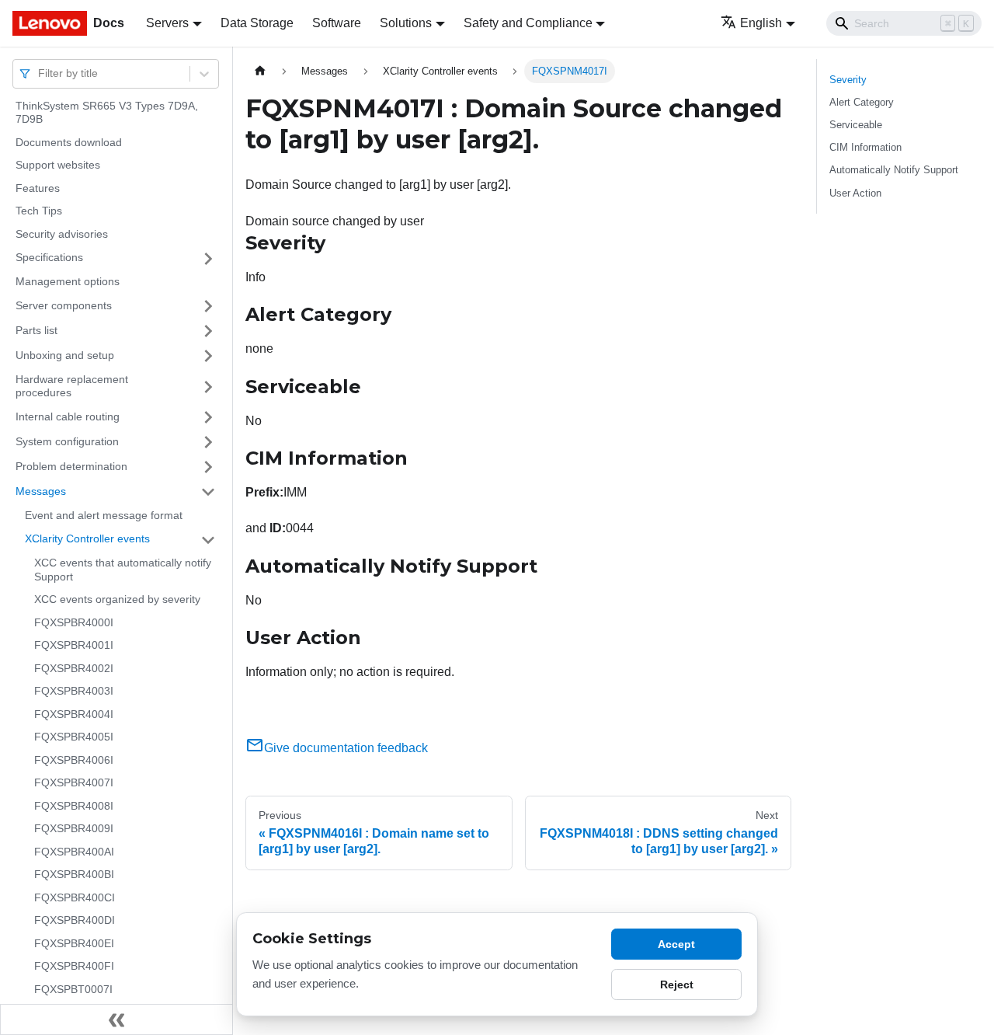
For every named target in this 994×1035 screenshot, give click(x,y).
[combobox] (39, 73)
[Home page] (260, 71)
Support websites (58, 165)
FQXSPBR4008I (73, 806)
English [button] (761, 23)
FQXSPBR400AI (74, 851)
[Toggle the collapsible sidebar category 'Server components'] (208, 306)
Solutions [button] (406, 23)
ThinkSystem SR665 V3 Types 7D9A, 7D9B (107, 112)
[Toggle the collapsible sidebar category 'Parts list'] (208, 331)
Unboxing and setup (65, 355)
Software (336, 23)
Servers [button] (167, 23)
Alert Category (861, 102)
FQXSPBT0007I (73, 989)
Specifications (49, 258)
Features (38, 188)
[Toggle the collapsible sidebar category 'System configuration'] (208, 442)
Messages (41, 491)
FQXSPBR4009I (73, 829)
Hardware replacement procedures (72, 386)
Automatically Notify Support (893, 170)
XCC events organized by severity (117, 600)
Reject (676, 984)
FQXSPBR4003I (73, 691)
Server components (64, 305)
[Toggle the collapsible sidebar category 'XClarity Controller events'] (208, 540)
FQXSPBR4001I (73, 645)
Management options (68, 282)
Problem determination (71, 466)
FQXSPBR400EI (74, 943)
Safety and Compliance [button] (528, 23)
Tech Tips (39, 211)
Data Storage (257, 23)
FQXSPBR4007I (73, 783)
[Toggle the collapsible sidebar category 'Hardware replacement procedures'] (208, 386)
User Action (855, 193)
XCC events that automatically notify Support (122, 570)
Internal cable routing (68, 416)
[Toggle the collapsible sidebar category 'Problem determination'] (208, 467)
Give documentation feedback (346, 747)
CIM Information (865, 147)
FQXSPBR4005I (73, 737)
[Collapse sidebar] (116, 1019)
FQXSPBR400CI (74, 897)
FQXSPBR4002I (73, 668)
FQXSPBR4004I (73, 714)
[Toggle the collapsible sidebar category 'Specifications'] (208, 258)
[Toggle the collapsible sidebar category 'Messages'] (208, 491)
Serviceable (855, 125)
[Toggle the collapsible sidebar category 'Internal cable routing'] (208, 417)
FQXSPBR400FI (74, 966)
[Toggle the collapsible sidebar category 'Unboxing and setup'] (208, 355)
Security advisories (62, 234)
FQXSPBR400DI (74, 921)
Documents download (69, 142)
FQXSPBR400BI (74, 875)
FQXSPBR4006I (73, 760)
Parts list (36, 330)
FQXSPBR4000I (73, 622)
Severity (848, 79)
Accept (676, 944)
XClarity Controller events (87, 539)
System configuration (67, 441)
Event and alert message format (103, 515)
